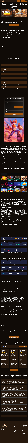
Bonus (14, 425)
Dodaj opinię (23, 346)
